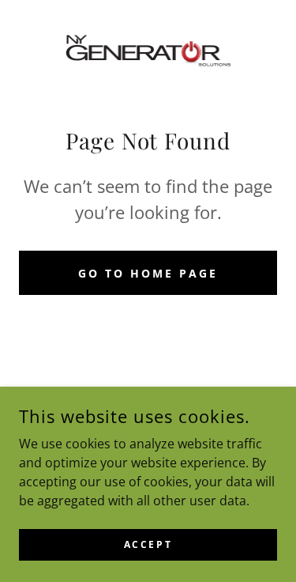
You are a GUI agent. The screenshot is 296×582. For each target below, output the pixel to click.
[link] (148, 50)
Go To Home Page (148, 273)
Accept (148, 544)
